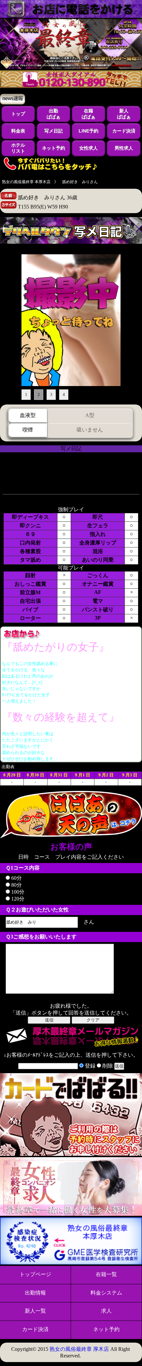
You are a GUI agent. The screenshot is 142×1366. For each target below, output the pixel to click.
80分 (16, 885)
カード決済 (123, 130)
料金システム (106, 1293)
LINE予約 (88, 130)
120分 (17, 899)
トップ (18, 113)
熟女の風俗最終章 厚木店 (79, 1349)
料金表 (18, 130)
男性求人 (124, 148)
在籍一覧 (106, 1274)
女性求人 (88, 148)
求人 (106, 1311)
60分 (16, 878)
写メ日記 (53, 130)
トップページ (35, 1274)
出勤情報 (35, 1293)
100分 (17, 892)
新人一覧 (35, 1311)
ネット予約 (53, 148)
